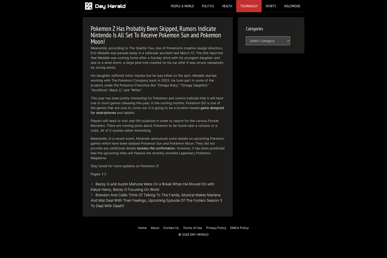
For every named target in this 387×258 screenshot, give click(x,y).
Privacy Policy (216, 228)
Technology (249, 6)
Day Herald (110, 6)
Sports (271, 6)
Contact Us (171, 228)
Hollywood (292, 6)
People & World (182, 6)
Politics (208, 6)
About (155, 228)
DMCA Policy (239, 228)
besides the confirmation (156, 148)
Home (142, 228)
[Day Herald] (90, 6)
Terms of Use (192, 228)
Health (227, 6)
